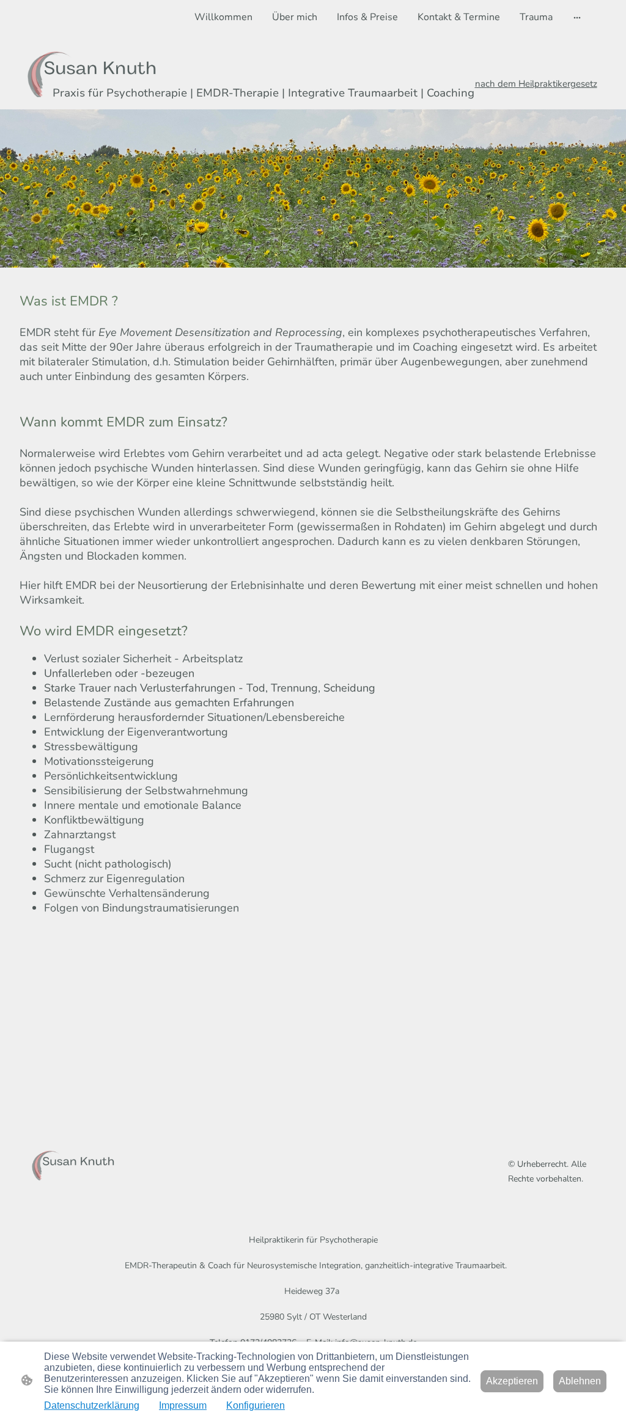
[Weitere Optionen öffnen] (577, 17)
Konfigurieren (255, 1405)
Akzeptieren (512, 1381)
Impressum (183, 1405)
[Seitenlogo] (72, 1163)
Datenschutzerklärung (91, 1405)
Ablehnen (580, 1381)
